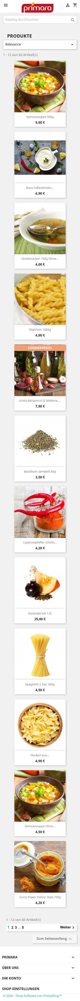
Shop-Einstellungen (20, 989)
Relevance (40, 44)
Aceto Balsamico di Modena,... (40, 400)
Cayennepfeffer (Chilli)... (40, 542)
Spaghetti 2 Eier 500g (40, 684)
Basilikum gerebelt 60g (40, 471)
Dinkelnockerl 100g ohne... (40, 259)
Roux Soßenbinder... (40, 188)
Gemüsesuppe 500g (40, 117)
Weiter (68, 927)
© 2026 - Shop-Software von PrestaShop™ (32, 996)
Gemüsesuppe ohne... (40, 826)
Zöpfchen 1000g (40, 330)
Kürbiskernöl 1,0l (40, 613)
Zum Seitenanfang (55, 939)
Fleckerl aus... (40, 755)
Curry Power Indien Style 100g (40, 897)
